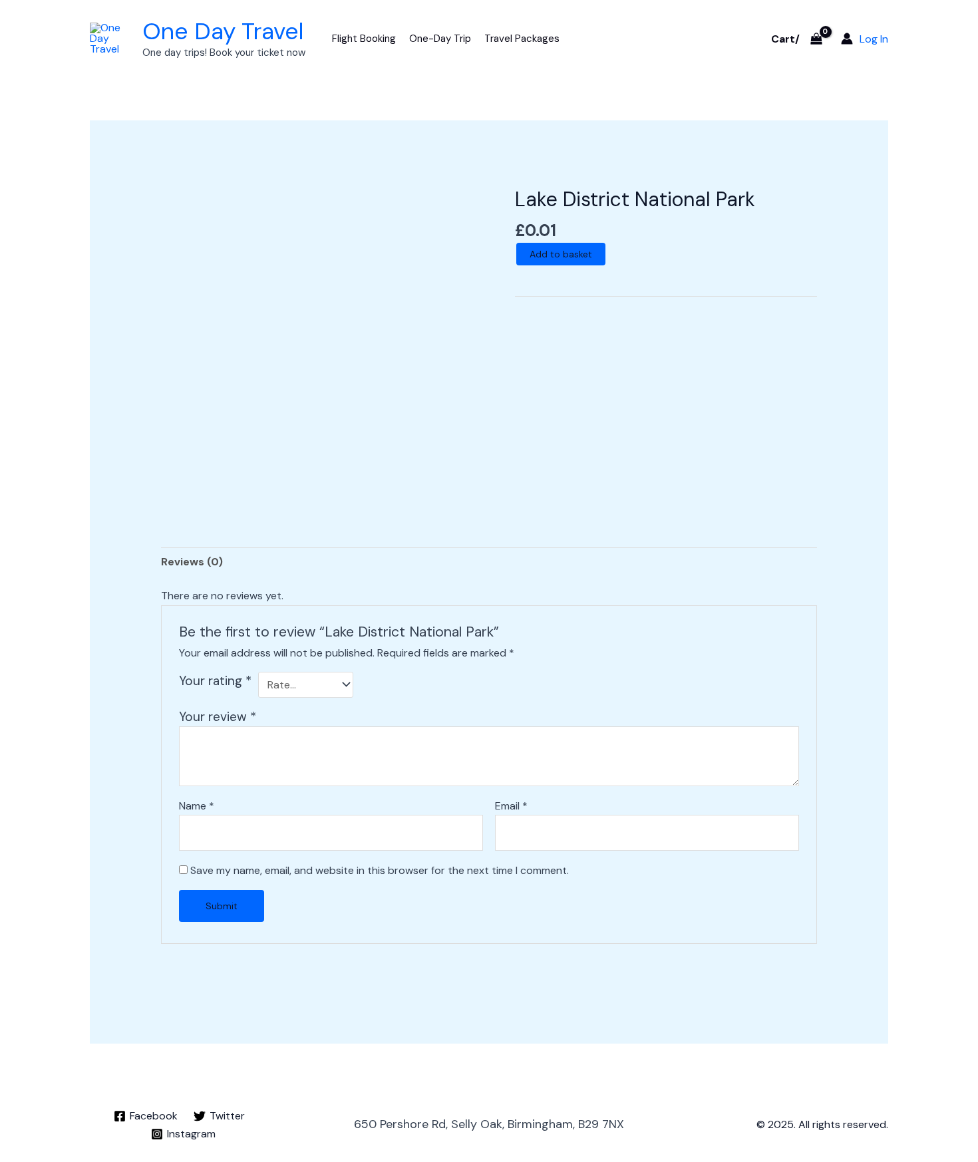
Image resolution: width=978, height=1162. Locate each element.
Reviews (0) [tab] (192, 562)
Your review (217, 716)
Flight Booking (364, 38)
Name (196, 806)
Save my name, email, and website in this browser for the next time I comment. (379, 870)
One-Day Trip (440, 38)
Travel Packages (522, 38)
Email (511, 806)
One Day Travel (222, 31)
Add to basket (561, 254)
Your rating (215, 680)
